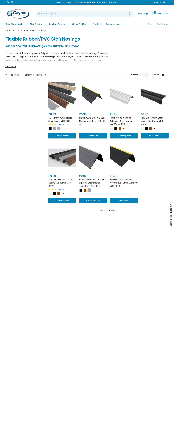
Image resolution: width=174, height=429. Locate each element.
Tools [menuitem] (96, 24)
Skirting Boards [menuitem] (57, 24)
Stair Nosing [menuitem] (36, 24)
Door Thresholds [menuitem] (14, 24)
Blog (150, 24)
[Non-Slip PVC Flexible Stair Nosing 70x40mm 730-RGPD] (62, 158)
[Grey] (58, 128)
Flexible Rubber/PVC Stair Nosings (33, 30)
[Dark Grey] (54, 128)
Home (7, 30)
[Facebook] (7, 2)
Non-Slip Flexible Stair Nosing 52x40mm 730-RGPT (152, 121)
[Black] (50, 128)
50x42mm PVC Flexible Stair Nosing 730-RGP (60, 119)
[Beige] (111, 128)
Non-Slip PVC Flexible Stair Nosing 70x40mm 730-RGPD (61, 183)
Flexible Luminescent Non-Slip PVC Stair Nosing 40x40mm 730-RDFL (92, 183)
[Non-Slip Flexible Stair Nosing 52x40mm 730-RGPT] (155, 96)
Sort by (28, 75)
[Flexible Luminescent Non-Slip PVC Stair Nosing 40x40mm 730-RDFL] (93, 158)
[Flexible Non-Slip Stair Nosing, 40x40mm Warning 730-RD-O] (124, 158)
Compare (135, 74)
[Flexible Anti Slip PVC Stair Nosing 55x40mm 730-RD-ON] (93, 96)
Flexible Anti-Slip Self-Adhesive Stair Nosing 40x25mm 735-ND (121, 121)
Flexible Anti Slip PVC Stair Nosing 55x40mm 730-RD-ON (93, 121)
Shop (15, 30)
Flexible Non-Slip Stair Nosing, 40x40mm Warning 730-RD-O (124, 183)
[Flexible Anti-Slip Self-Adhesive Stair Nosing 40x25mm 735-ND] (124, 96)
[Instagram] (12, 2)
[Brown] (120, 128)
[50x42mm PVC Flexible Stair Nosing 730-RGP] (62, 96)
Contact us (162, 24)
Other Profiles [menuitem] (79, 24)
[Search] (129, 14)
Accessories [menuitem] (112, 24)
